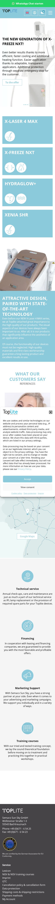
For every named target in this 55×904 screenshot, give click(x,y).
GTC (4, 881)
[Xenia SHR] (27, 223)
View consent (27, 487)
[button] (50, 412)
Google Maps (27, 536)
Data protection (30, 493)
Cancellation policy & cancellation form (23, 885)
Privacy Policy (24, 469)
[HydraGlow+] (27, 192)
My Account (8, 899)
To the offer (12, 82)
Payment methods (12, 895)
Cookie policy (16, 493)
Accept (27, 479)
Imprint (41, 493)
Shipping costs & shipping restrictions (23, 892)
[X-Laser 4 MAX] (27, 130)
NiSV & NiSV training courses (18, 874)
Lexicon (6, 870)
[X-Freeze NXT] (27, 161)
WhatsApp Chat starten (29, 3)
